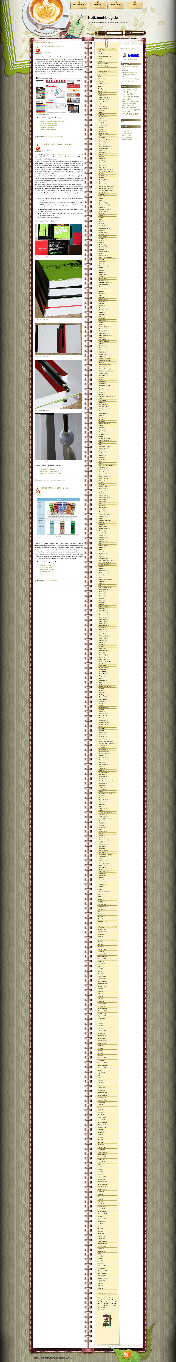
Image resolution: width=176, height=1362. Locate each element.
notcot (69, 59)
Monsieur (102, 541)
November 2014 (102, 1124)
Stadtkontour (103, 776)
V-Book (101, 837)
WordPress (66, 1357)
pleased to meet (103, 650)
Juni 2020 (100, 969)
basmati (101, 142)
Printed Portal (103, 667)
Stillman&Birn (103, 789)
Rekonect (102, 703)
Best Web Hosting (60, 1358)
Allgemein (100, 74)
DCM (100, 242)
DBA (100, 240)
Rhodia (101, 711)
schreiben (100, 901)
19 (109, 1303)
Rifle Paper (102, 713)
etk (100, 295)
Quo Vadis (102, 680)
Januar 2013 (101, 1179)
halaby (101, 356)
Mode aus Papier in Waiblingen (48, 129)
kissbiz (101, 425)
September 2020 (102, 961)
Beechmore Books (104, 146)
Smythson (102, 774)
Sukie (100, 797)
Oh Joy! (101, 585)
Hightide (101, 367)
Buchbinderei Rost (104, 188)
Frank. (101, 322)
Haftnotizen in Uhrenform (47, 127)
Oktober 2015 (102, 1097)
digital (124, 94)
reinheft (101, 701)
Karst (100, 415)
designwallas (103, 251)
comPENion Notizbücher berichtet (65, 155)
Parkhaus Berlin (103, 636)
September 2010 (102, 1248)
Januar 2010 (101, 1268)
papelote (101, 604)
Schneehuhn (103, 745)
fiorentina (102, 316)
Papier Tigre (102, 623)
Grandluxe (102, 345)
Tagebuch (100, 909)
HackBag (100, 89)
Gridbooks (102, 348)
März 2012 (101, 1204)
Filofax (101, 312)
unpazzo (101, 833)
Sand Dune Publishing (105, 741)
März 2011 (101, 1233)
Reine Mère (102, 699)
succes (101, 791)
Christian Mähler (46, 52)
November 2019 (102, 983)
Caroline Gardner (104, 209)
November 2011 (102, 1214)
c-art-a (101, 196)
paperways (102, 621)
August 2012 (101, 1191)
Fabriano (101, 303)
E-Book (100, 58)
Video (135, 114)
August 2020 (101, 964)
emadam (101, 289)
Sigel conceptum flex (128, 81)
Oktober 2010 (102, 1246)
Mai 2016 (100, 1080)
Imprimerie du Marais (105, 385)
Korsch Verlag (103, 432)
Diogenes (102, 261)
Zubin (100, 880)
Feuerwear (102, 308)
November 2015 (102, 1095)
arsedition (102, 127)
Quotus (101, 682)
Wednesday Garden (105, 854)
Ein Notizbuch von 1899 (46, 571)
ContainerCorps (103, 228)
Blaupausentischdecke (52, 46)
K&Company (103, 404)
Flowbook (100, 81)
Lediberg (101, 455)
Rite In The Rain (104, 716)
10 (104, 1301)
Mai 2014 (100, 1139)
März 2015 (101, 1115)
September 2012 (102, 1189)
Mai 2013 (100, 1169)
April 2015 (100, 1112)
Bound (101, 173)
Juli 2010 (100, 1253)
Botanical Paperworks (105, 171)
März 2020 (101, 974)
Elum (100, 287)
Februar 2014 (102, 1147)
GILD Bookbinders (104, 335)
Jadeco (101, 394)
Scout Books (103, 758)
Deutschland (133, 92)
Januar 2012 (101, 1209)
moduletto (102, 533)
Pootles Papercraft (104, 661)
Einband (100, 79)
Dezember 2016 (102, 1063)
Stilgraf (101, 787)
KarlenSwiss (102, 413)
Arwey (101, 131)
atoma (101, 135)
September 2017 (102, 1043)
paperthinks (102, 619)
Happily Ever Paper (105, 358)
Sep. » (103, 1309)
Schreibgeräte (102, 904)
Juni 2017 (100, 1048)
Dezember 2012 (102, 1181)
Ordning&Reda (103, 589)
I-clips (76, 550)
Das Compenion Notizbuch (47, 469)
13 (112, 1301)
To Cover (102, 814)
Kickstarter (125, 101)
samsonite (102, 739)
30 (101, 1307)
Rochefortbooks (104, 718)
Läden (99, 894)
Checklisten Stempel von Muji (48, 123)
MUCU (101, 547)
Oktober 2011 (102, 1216)
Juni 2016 (100, 1077)
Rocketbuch (102, 720)
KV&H (101, 436)
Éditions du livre (103, 284)
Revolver (102, 709)
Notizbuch (132, 103)
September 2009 (102, 1278)
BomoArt (101, 165)
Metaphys (102, 512)
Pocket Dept (102, 655)
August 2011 (101, 1221)
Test (99, 911)
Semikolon (102, 760)
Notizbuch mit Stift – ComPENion (57, 144)
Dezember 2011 (102, 1211)
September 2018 (102, 1016)
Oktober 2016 (102, 1068)
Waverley (102, 848)
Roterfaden (102, 732)
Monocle (101, 539)
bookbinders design (105, 169)
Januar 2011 (101, 1238)
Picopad (101, 642)
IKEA (100, 379)
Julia (42, 494)
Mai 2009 (100, 1288)
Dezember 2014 (102, 1122)
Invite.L (101, 392)
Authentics (102, 137)
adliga (101, 104)
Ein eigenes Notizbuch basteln (48, 574)
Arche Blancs (103, 123)
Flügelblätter (102, 320)
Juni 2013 (100, 1167)
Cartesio (101, 213)
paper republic (103, 606)
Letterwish (102, 474)
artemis (101, 129)
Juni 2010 (100, 1256)
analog (124, 89)
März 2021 (101, 946)
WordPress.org (126, 135)
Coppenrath (102, 232)
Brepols (101, 177)
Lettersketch (103, 472)
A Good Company (104, 99)
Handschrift (135, 97)
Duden (101, 272)
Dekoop (101, 245)
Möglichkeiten (39, 550)
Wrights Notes (103, 867)
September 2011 (102, 1219)
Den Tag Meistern (104, 247)
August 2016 (101, 1073)
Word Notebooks (104, 863)
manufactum (102, 499)
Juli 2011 (100, 1224)
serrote (101, 762)
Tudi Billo (101, 823)
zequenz (101, 877)
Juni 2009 (100, 1285)
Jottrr (100, 398)
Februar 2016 (102, 1087)
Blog (133, 89)
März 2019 (101, 1001)
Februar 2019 (102, 1003)
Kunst (99, 889)
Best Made (102, 152)
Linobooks (102, 482)
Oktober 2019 (102, 986)
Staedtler (101, 779)
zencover (102, 875)
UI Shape (102, 831)
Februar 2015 (102, 1117)
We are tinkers (103, 850)
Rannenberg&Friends (105, 686)
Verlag (99, 919)
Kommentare (127, 133)
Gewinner (126, 96)
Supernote (102, 802)
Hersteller (100, 91)
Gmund (101, 337)
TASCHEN (102, 808)
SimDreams (102, 768)
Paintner (101, 600)
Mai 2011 (100, 1228)
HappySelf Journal (104, 360)
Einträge (125, 131)
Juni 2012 (100, 1196)
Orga (99, 896)
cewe (100, 219)
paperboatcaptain (104, 613)
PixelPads (102, 648)
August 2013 (101, 1162)
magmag (101, 491)
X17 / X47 (102, 871)
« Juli (98, 1309)
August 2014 (101, 1132)
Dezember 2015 (102, 1092)
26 (109, 1305)
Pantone (101, 602)
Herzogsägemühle (104, 364)
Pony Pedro (102, 659)
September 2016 (102, 1070)
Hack (99, 86)
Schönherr (102, 747)
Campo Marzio (103, 205)
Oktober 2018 (102, 1013)
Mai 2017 (100, 1050)
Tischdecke (59, 136)
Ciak (100, 221)
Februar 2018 (102, 1031)
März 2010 (101, 1263)
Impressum (97, 4)
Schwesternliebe (104, 751)
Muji (100, 549)
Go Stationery (103, 339)
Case (70, 1358)
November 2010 (102, 1243)
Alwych (101, 112)
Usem (101, 835)
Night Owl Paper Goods (106, 560)
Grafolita (101, 343)
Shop (129, 109)
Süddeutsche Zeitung (105, 793)
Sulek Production (104, 800)
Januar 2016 (101, 1090)
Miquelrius (102, 524)
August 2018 (101, 1018)
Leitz (100, 463)
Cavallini (101, 215)
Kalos (100, 411)
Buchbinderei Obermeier (106, 186)
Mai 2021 (100, 941)
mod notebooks (103, 528)
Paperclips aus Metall (46, 567)
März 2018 (101, 1028)
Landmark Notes (104, 446)
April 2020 (100, 971)
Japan (123, 99)
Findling (101, 314)
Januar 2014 (101, 1149)
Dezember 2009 (102, 1271)
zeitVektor (102, 873)
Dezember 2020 (102, 954)
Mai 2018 (100, 1023)
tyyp (100, 829)
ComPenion (46, 480)
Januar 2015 (101, 1120)
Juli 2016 (100, 1075)
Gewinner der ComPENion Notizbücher (51, 473)
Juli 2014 (100, 1134)
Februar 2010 (102, 1266)
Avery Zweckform (104, 139)
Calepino (101, 198)
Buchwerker (102, 192)
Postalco (101, 663)
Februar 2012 (102, 1206)
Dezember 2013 (102, 1152)
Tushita (101, 825)
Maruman (102, 505)
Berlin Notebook (103, 148)
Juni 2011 (100, 1226)
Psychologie (132, 107)
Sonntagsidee (102, 906)
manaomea (102, 495)
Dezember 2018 (102, 1008)
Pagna (101, 598)
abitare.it (57, 74)
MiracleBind (102, 526)
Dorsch (101, 270)
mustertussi (102, 552)
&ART (101, 93)
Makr (100, 493)
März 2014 (101, 1144)
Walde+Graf (102, 844)
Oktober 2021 (102, 929)
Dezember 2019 (102, 981)
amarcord (102, 114)
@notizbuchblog (130, 49)
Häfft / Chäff (102, 352)
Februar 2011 (101, 1236)
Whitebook (102, 859)
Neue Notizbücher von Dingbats (131, 79)
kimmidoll (102, 421)
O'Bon (101, 577)
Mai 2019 (100, 996)
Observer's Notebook (105, 579)
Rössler (101, 730)
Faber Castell (103, 299)
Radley (101, 684)
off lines (101, 581)
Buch (99, 76)
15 (98, 1303)
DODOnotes (103, 268)
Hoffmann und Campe (105, 371)
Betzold (101, 156)
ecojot (101, 276)
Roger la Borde (103, 722)
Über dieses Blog (78, 4)
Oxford (101, 594)
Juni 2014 (100, 1137)
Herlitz (101, 362)
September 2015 (102, 1100)
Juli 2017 (100, 1045)
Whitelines (102, 861)
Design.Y (102, 249)
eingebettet (59, 480)
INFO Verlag (102, 390)
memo (101, 510)
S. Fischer (102, 737)
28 (115, 1305)
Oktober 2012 (102, 1186)
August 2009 (101, 1280)
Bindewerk (102, 158)
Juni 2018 (100, 1021)
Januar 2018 (101, 1033)
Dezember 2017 (102, 1035)
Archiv (134, 4)
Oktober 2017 (102, 1040)
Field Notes (102, 310)
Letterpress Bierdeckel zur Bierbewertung (52, 121)
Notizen (124, 105)
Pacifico (101, 596)
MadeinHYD (102, 488)
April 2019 (100, 998)
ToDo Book (102, 816)
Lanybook (102, 448)
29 (98, 1307)
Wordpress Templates (40, 1358)
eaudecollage (103, 274)
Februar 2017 (102, 1058)
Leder (135, 101)
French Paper (103, 326)
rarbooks (102, 688)
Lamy (100, 444)
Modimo (101, 531)
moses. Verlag (103, 545)
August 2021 (101, 934)
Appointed (102, 121)
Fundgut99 (102, 331)
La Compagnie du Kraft (106, 440)
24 (104, 1305)
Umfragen (102, 54)
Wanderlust (102, 846)
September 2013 (102, 1159)
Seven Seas (102, 764)
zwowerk (102, 882)
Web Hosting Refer (127, 137)
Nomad (101, 568)
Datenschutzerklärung (104, 56)
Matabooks (102, 507)
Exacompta (102, 297)
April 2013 (100, 1172)
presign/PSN (103, 665)
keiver (101, 419)
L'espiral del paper (104, 438)
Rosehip (101, 728)
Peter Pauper (54, 580)
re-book (101, 690)
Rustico (101, 735)
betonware (102, 154)
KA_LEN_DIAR (103, 406)
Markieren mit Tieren (45, 565)
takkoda (101, 804)
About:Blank (102, 102)
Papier (125, 107)
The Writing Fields (104, 812)
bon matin (102, 167)
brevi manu (102, 179)
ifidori (100, 377)
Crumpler (102, 234)
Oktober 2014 (102, 1127)
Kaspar (101, 417)
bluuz (100, 163)
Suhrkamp (102, 795)
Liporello (101, 484)
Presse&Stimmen (116, 4)
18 (107, 1303)
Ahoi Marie (102, 106)
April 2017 (100, 1053)
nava (100, 556)
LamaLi (101, 442)
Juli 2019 (100, 991)
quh (100, 678)
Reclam (101, 692)
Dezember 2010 (102, 1241)
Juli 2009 (100, 1283)
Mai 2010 (100, 1258)
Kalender (100, 886)
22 (98, 1305)
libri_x (101, 480)
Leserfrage (125, 103)
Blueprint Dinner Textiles (56, 59)
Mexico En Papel (104, 514)
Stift (64, 480)
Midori (101, 518)
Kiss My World (103, 423)
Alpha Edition (103, 108)
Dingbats (101, 259)
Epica (100, 291)
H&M (100, 350)
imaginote (102, 383)
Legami (101, 461)
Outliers (101, 591)
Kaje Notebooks (103, 409)
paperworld (130, 105)
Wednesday (102, 852)
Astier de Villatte (103, 133)
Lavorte (101, 451)
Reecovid (102, 697)
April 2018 (100, 1025)
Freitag (101, 324)
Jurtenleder (102, 400)
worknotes (102, 865)
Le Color (101, 453)
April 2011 (100, 1231)
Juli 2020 (100, 966)
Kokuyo (101, 430)
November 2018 (102, 1011)
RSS (122, 49)
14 (115, 1301)
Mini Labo (102, 522)
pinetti (101, 644)
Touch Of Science (104, 819)
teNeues (101, 810)
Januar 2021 (101, 951)
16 (101, 1303)
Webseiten (101, 921)
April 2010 (100, 1261)
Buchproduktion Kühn (105, 190)
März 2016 (101, 1085)
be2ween (102, 144)
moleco (101, 535)
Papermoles (102, 615)
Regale (100, 899)
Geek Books (103, 333)
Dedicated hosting (127, 139)
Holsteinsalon (103, 373)
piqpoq (101, 646)
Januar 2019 (101, 1006)
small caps (102, 770)
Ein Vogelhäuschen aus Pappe (48, 125)
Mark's (101, 503)
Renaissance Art (104, 707)
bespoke (101, 150)
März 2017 (101, 1055)
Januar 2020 (101, 978)
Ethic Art (101, 293)
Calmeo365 (102, 203)
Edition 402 (102, 280)
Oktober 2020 (102, 959)
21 (115, 1303)
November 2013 (102, 1154)
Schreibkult (102, 749)
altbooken (102, 110)
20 (112, 1303)
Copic (101, 230)
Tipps (99, 914)
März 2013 (101, 1174)
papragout (102, 632)
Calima (101, 200)
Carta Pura (102, 211)
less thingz (102, 467)
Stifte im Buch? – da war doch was (50, 471)
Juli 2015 (100, 1105)
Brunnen (101, 184)
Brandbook (102, 175)
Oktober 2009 (102, 1275)
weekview (102, 856)
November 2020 (102, 956)
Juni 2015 (100, 1107)
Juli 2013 (100, 1164)
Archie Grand (103, 125)
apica (100, 118)
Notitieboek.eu (103, 573)
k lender (101, 402)
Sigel (100, 766)
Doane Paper (103, 266)
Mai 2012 (100, 1199)
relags (101, 705)
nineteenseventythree (105, 562)
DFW (100, 253)
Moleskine (102, 537)
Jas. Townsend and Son (106, 396)
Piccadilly (102, 640)
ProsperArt (102, 669)
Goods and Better (104, 341)
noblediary (102, 566)
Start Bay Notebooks (105, 781)
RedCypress (103, 695)
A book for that (103, 97)
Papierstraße (103, 627)
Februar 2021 (102, 949)
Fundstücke (46, 136)
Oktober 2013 (102, 1157)
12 (109, 1301)
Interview (100, 884)
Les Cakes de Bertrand (106, 465)
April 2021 (100, 944)
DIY (100, 263)
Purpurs (101, 676)
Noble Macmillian (104, 564)
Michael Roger (103, 516)
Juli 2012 (100, 1194)
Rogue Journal (103, 724)
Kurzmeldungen (102, 891)
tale (100, 806)
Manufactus (102, 501)
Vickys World (103, 840)
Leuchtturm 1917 (104, 478)
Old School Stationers (105, 587)
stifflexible (102, 785)
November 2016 (102, 1065)
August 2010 (101, 1251)
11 (107, 1301)
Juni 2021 (100, 939)
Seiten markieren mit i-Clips (54, 488)
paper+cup (102, 608)
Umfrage (100, 916)
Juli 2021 (100, 936)
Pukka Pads (102, 674)
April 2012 (100, 1201)
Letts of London (103, 476)
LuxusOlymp (103, 486)
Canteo (101, 207)
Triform (101, 821)
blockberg (102, 161)
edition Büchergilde (104, 282)
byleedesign (102, 194)
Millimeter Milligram (104, 520)
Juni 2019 (100, 993)
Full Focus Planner (104, 329)
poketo (101, 657)
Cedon (101, 217)
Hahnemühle (103, 354)
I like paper (102, 375)
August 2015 (101, 1102)
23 (101, 1305)
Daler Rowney (103, 236)
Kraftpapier (102, 434)
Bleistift (129, 89)
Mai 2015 (100, 1110)
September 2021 (102, 931)
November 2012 (102, 1184)
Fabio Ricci (102, 301)
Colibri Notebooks (104, 224)
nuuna (101, 575)
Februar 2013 (102, 1177)
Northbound (102, 570)
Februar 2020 (102, 976)
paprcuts (101, 634)
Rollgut (101, 726)
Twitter (124, 111)
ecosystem (102, 278)
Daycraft (101, 238)
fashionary (102, 305)
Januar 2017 (101, 1060)
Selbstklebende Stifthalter (47, 569)
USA (128, 111)
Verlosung (127, 113)
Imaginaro (102, 381)
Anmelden (124, 129)
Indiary (101, 388)
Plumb (101, 653)
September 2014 (102, 1129)
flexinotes (102, 318)
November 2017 (102, 1038)
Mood (100, 543)
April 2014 (100, 1142)
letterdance (102, 470)
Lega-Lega (102, 459)
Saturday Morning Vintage (106, 743)
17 (104, 1303)
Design (125, 91)
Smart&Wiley (103, 772)
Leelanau (102, 457)
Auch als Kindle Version (131, 59)
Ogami (101, 583)
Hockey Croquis (104, 369)
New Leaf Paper (104, 558)
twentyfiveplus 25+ (104, 827)
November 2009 (102, 1273)
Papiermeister (103, 625)
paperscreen (103, 617)
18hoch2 (101, 95)
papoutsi (101, 629)
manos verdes (103, 497)
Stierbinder (102, 783)
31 (104, 1307)
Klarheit (101, 427)
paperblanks (102, 610)
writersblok (102, 869)
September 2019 (102, 988)
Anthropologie (103, 116)
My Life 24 (102, 554)
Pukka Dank (102, 671)
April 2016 (100, 1082)
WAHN (101, 842)
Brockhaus (102, 182)
